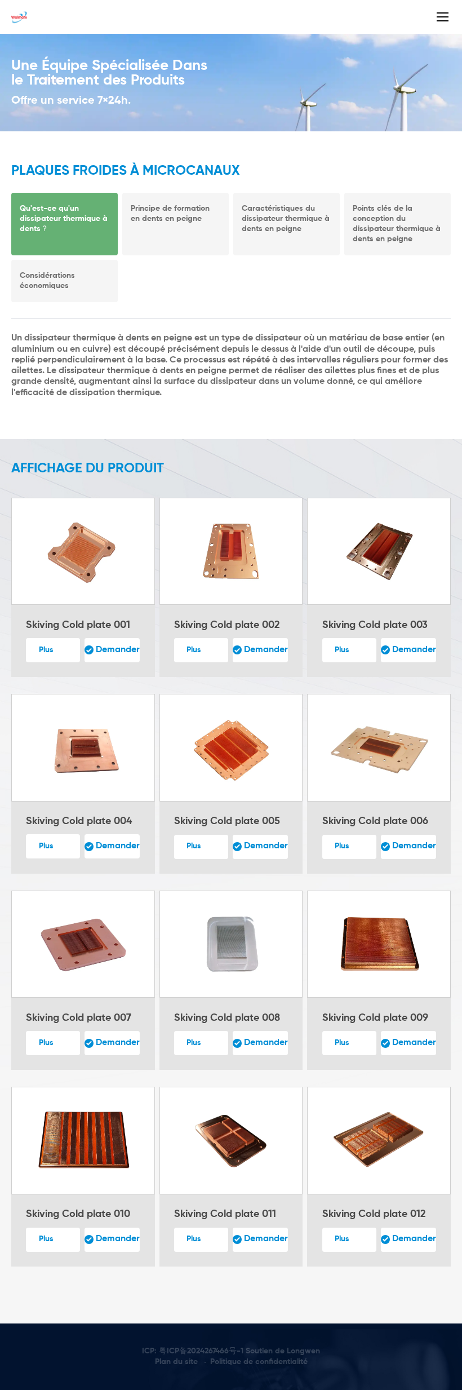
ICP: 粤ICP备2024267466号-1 (192, 1351)
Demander (118, 649)
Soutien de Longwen (283, 1351)
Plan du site (176, 1362)
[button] (211, 402)
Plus (46, 650)
